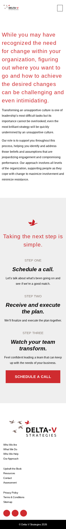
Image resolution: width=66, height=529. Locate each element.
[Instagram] (15, 513)
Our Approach (11, 458)
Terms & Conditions (13, 497)
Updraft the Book (12, 468)
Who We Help (10, 453)
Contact (7, 478)
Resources (9, 473)
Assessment (10, 482)
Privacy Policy (10, 492)
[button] (60, 8)
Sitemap (7, 501)
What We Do (10, 449)
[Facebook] (6, 513)
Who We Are (10, 444)
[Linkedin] (23, 513)
